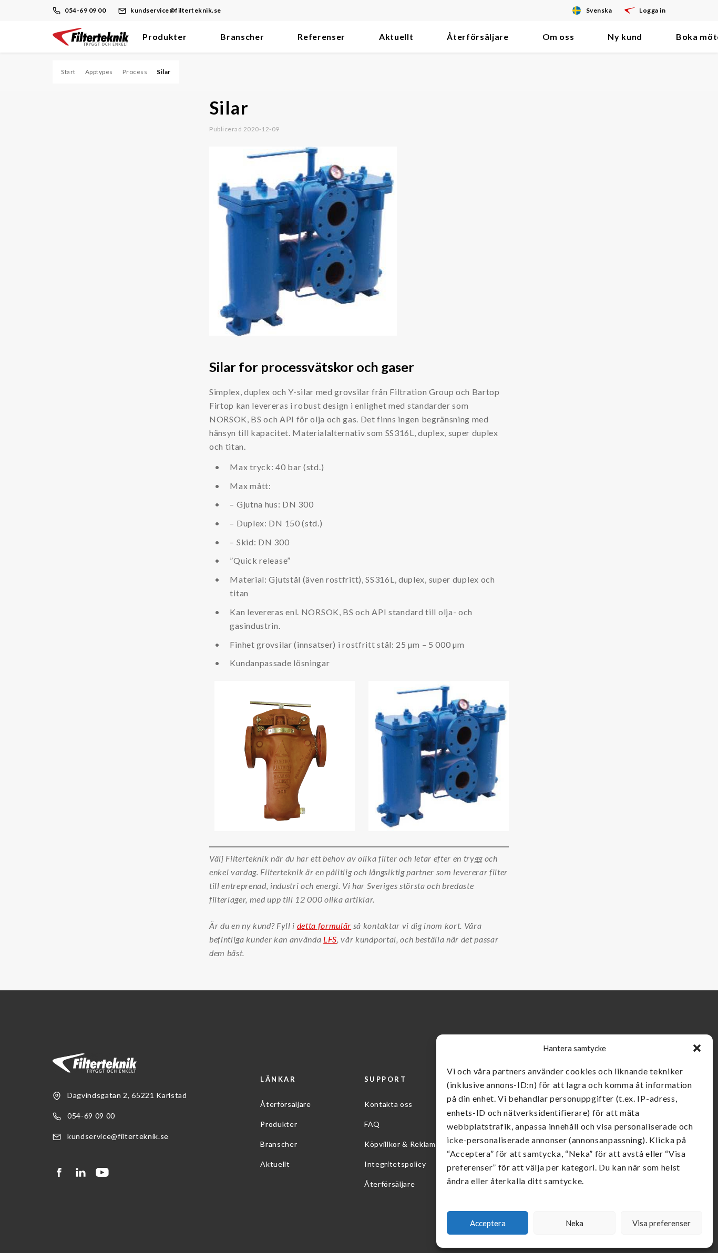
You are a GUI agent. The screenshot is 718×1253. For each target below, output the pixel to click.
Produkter (164, 37)
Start (68, 72)
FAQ (372, 1124)
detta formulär (324, 925)
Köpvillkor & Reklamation (409, 1144)
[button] (697, 1048)
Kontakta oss (388, 1104)
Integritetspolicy (395, 1163)
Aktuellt (396, 37)
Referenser (321, 37)
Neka (574, 1223)
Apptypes (99, 72)
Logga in (652, 10)
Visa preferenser (661, 1223)
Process (135, 72)
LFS (330, 939)
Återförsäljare (477, 37)
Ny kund (625, 37)
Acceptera (488, 1223)
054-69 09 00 (85, 10)
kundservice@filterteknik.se (175, 10)
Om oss (558, 37)
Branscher (242, 37)
